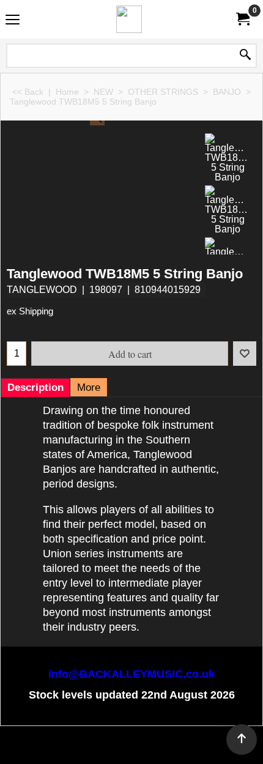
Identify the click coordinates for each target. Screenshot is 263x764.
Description (35, 387)
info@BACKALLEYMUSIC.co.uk (131, 674)
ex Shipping (30, 311)
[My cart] (242, 19)
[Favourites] (244, 353)
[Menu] (13, 20)
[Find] (245, 55)
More (88, 387)
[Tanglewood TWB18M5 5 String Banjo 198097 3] (227, 209)
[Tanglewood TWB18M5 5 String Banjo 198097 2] (227, 157)
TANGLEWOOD (42, 289)
